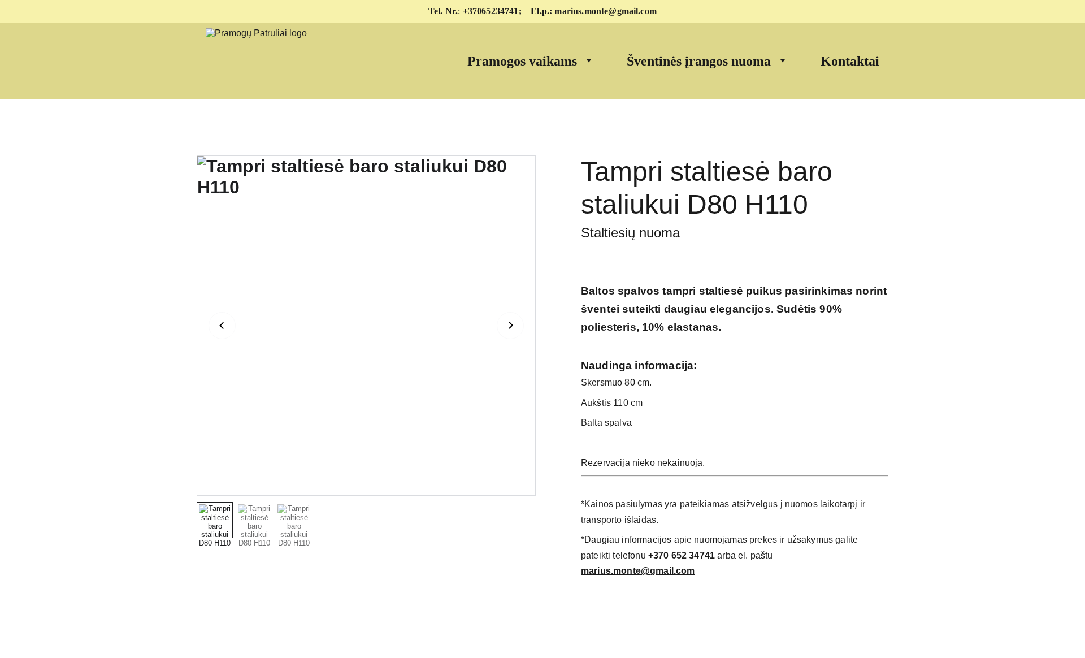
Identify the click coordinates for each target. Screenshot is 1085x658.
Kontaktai (850, 61)
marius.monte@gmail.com (605, 11)
